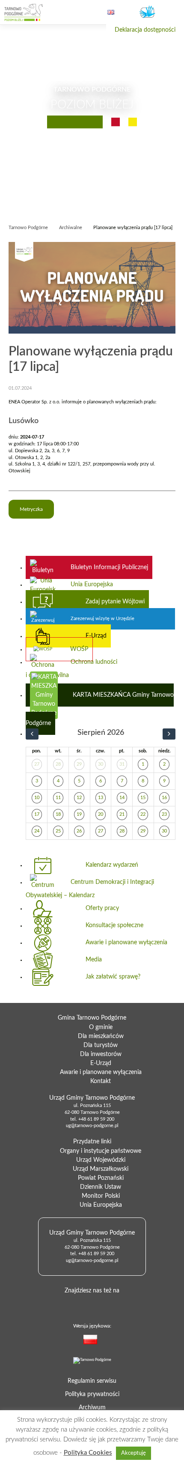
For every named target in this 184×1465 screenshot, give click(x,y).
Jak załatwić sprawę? (113, 977)
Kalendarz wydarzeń (112, 865)
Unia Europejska (92, 585)
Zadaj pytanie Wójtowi (115, 602)
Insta (118, 1304)
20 (100, 814)
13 (100, 798)
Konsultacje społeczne (114, 925)
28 (58, 764)
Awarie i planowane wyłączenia (126, 943)
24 (36, 831)
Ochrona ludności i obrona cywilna (71, 668)
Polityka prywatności (92, 1394)
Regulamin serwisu (92, 1381)
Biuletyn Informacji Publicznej (109, 567)
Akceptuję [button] (133, 1453)
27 (36, 764)
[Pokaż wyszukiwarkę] (77, 12)
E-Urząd (96, 636)
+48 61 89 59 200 (96, 1119)
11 (58, 798)
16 (164, 798)
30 (100, 764)
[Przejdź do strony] (23, 12)
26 (79, 831)
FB (90, 1304)
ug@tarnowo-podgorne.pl (92, 1126)
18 (58, 814)
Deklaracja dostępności (145, 30)
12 (79, 798)
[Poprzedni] (32, 734)
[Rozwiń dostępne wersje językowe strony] (109, 1341)
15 (142, 798)
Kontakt (100, 1081)
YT (104, 1304)
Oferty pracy (102, 908)
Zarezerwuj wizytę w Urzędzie (102, 619)
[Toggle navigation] (170, 13)
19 (79, 814)
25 (58, 831)
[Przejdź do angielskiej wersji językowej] (110, 12)
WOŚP (79, 649)
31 (122, 764)
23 (164, 814)
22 (142, 814)
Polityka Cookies (88, 1453)
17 (36, 814)
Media (94, 960)
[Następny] (169, 734)
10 (36, 798)
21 (122, 814)
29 (79, 764)
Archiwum (92, 1408)
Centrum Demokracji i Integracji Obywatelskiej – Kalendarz (90, 888)
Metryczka (31, 509)
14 (122, 798)
